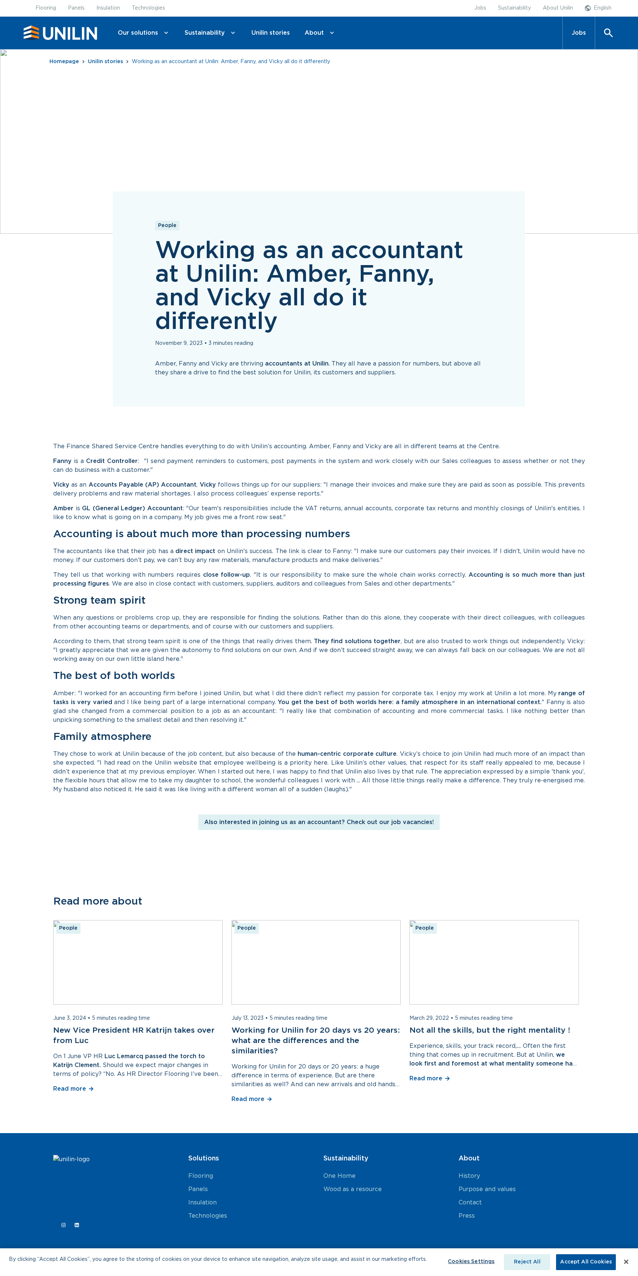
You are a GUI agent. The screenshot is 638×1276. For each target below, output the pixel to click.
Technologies (207, 1216)
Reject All (527, 1262)
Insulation (202, 1202)
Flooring (200, 1176)
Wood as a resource (352, 1189)
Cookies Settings (471, 1261)
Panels (198, 1189)
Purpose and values (487, 1189)
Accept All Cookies (586, 1262)
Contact (470, 1202)
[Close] (626, 1261)
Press (467, 1216)
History (469, 1176)
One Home (339, 1176)
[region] (319, 1262)
